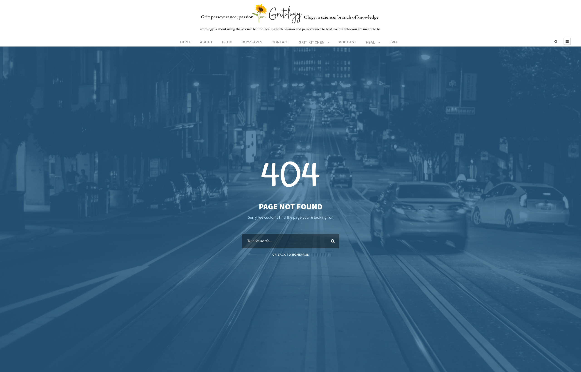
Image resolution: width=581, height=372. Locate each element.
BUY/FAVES (252, 42)
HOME (185, 42)
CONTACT (280, 42)
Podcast (348, 42)
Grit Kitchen (312, 42)
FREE (393, 42)
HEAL (370, 42)
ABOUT (206, 42)
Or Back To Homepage (290, 254)
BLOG (227, 42)
